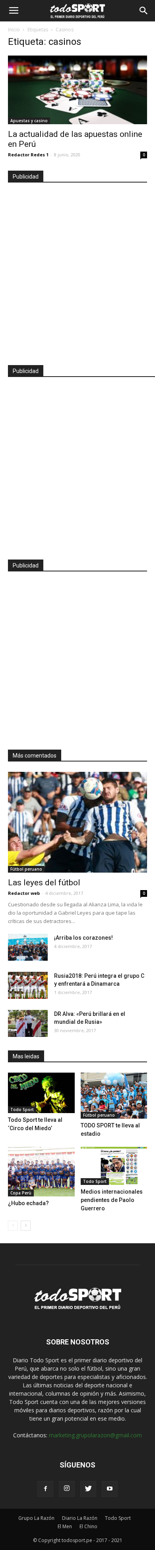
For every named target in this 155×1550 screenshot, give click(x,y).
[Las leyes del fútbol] (77, 822)
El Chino (88, 1526)
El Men (65, 1526)
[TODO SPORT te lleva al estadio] (114, 1096)
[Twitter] (88, 1489)
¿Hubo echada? (28, 1203)
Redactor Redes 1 (28, 155)
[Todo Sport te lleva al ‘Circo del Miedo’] (41, 1093)
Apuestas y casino (29, 120)
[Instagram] (67, 1489)
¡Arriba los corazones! (83, 938)
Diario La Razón (79, 1518)
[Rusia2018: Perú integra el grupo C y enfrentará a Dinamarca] (28, 985)
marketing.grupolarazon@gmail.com (95, 1435)
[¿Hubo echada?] (41, 1172)
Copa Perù (20, 1193)
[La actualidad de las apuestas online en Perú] (77, 90)
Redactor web (24, 893)
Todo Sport (22, 1109)
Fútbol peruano (26, 869)
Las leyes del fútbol (44, 882)
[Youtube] (110, 1489)
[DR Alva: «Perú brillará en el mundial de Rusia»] (28, 1023)
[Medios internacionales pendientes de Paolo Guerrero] (114, 1166)
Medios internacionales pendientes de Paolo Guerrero (112, 1200)
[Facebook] (45, 1489)
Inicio (14, 29)
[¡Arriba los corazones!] (28, 947)
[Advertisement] (77, 270)
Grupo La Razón (36, 1518)
